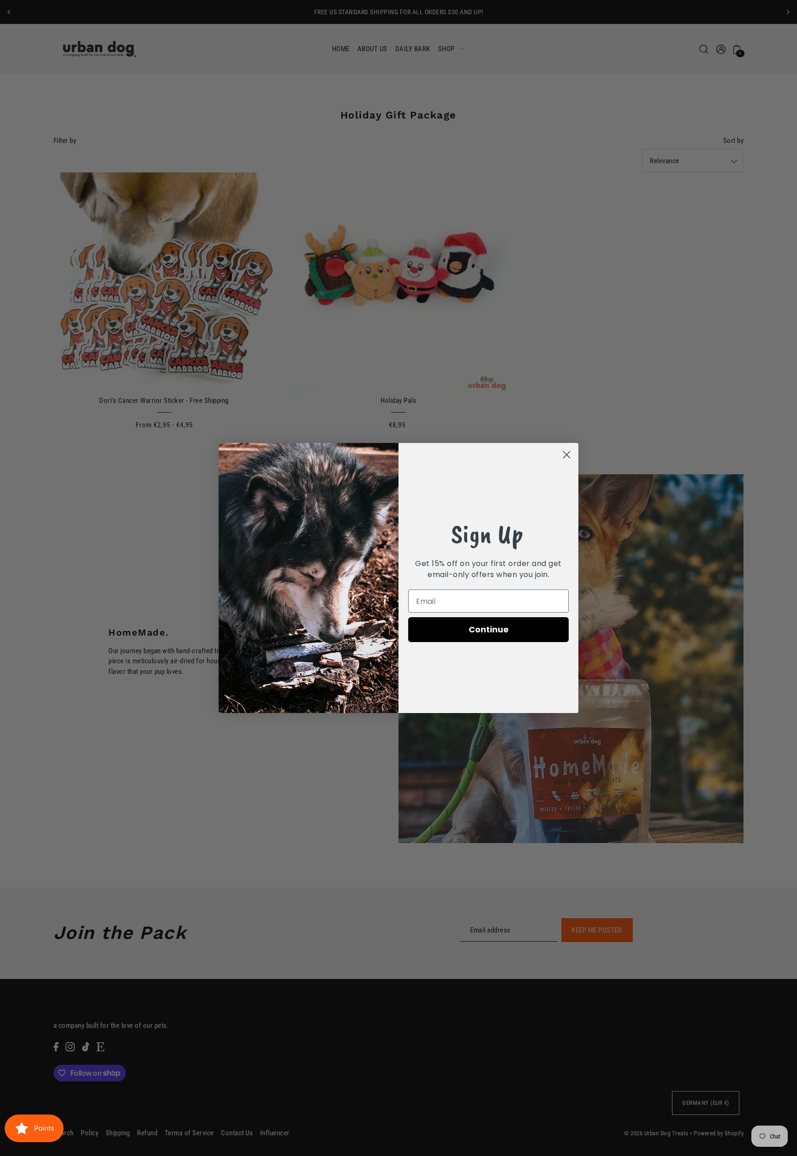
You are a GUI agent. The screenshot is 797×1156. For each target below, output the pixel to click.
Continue (489, 629)
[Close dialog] (567, 455)
